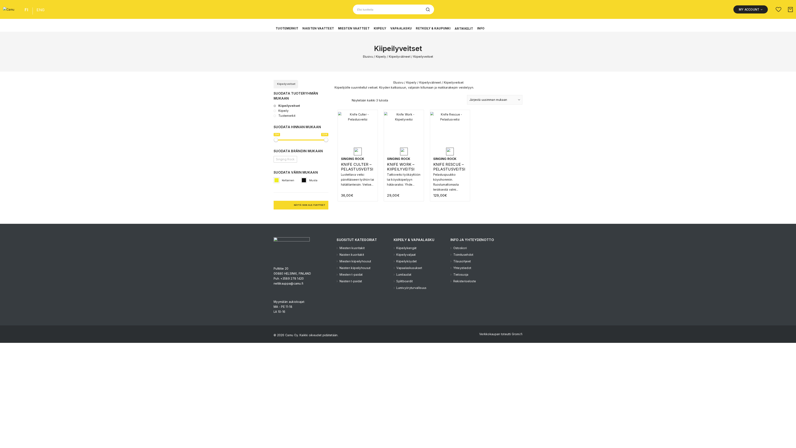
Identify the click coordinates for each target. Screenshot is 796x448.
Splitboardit (404, 281)
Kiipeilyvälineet (399, 56)
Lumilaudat (403, 274)
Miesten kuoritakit (352, 248)
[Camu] (8, 9)
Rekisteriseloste (464, 281)
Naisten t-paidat (350, 281)
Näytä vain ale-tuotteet (309, 205)
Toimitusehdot (462, 254)
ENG (40, 10)
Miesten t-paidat (351, 274)
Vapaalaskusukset (409, 268)
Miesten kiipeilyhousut (355, 261)
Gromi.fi (517, 334)
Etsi (428, 9)
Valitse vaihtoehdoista (357, 178)
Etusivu (368, 56)
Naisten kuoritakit (351, 254)
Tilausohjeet (461, 261)
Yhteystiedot (461, 268)
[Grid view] (337, 100)
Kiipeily (381, 56)
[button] (287, 26)
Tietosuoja (460, 274)
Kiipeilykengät (406, 248)
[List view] (344, 100)
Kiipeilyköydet (406, 261)
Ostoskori (459, 248)
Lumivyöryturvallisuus (411, 288)
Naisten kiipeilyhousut (354, 268)
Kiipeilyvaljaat (406, 254)
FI (26, 9)
